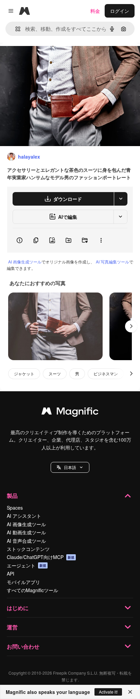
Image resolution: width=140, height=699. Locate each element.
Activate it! (108, 692)
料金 (95, 10)
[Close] (130, 692)
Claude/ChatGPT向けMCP (40, 557)
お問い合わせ (23, 646)
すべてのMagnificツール (32, 590)
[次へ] (131, 326)
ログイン (119, 10)
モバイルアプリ (23, 582)
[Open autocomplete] (15, 28)
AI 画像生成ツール (24, 261)
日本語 (70, 467)
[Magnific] (70, 412)
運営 (12, 627)
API (10, 573)
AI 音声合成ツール (26, 540)
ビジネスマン (105, 373)
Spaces (15, 507)
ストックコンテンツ (28, 548)
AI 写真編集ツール (112, 261)
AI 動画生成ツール (26, 532)
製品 (12, 495)
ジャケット (24, 373)
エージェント (26, 565)
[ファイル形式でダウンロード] (120, 199)
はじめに (18, 608)
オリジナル (46, 58)
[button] (70, 467)
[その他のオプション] (101, 240)
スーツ (55, 373)
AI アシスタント (24, 515)
